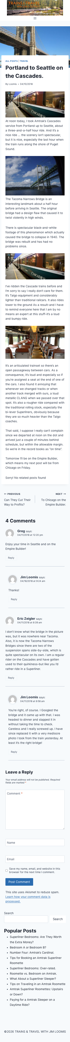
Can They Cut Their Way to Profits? (17, 499)
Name (11, 842)
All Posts (11, 61)
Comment (15, 793)
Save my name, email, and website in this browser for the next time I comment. (34, 870)
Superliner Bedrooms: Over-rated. (33, 968)
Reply (11, 557)
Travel (24, 61)
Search (9, 913)
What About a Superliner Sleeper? (33, 978)
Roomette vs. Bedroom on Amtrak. (33, 973)
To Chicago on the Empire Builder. (53, 499)
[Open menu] (35, 18)
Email (10, 859)
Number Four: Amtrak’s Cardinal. (32, 952)
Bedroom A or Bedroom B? (28, 947)
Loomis (13, 84)
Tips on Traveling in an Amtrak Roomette (37, 984)
